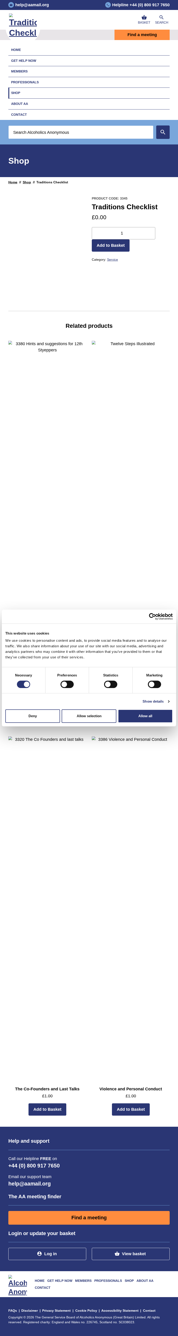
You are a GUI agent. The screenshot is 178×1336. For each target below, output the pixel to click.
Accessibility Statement (120, 1310)
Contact (19, 114)
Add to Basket (111, 245)
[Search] (163, 132)
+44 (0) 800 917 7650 (34, 1166)
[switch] (67, 684)
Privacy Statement (56, 1310)
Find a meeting (142, 34)
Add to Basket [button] (47, 1109)
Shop (15, 93)
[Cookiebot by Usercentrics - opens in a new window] (152, 616)
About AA (19, 104)
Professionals (25, 82)
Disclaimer (29, 1310)
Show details (153, 701)
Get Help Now (23, 61)
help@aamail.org (29, 1184)
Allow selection (89, 716)
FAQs (12, 1310)
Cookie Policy (86, 1310)
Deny (33, 716)
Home (16, 50)
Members (19, 71)
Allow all (145, 716)
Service (112, 259)
